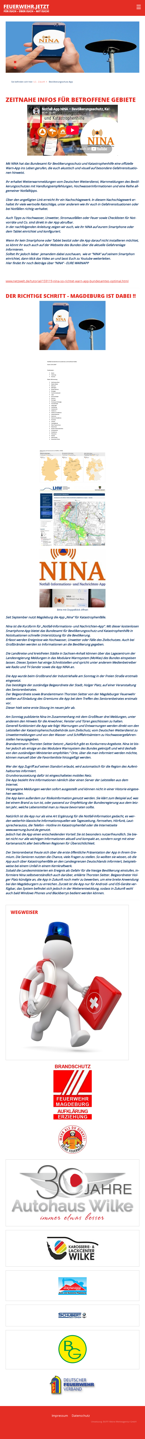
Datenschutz (81, 1416)
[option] (72, 47)
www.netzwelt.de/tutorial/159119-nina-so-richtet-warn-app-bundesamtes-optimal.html (67, 281)
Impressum (60, 1416)
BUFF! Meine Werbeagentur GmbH (120, 1421)
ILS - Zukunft (39, 81)
